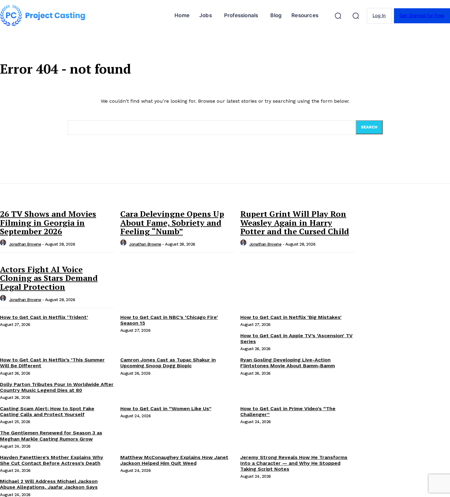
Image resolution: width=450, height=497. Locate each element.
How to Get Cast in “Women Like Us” (166, 408)
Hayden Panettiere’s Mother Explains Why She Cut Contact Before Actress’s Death (51, 460)
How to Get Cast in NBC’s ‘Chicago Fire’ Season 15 (169, 320)
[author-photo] (4, 244)
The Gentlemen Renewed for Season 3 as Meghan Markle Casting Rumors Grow (51, 436)
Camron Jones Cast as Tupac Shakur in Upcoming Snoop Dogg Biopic (168, 363)
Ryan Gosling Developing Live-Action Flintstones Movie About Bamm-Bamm (287, 363)
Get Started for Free (421, 15)
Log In (379, 15)
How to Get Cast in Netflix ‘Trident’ (44, 317)
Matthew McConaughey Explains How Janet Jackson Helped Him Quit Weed (174, 460)
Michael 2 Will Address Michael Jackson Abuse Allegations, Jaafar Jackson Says (49, 484)
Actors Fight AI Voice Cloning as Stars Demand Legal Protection (49, 278)
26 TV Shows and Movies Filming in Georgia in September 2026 (48, 222)
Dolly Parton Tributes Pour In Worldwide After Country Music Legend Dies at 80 (57, 387)
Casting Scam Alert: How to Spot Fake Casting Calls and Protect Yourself (47, 411)
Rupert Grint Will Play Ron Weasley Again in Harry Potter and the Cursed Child (294, 222)
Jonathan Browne (25, 244)
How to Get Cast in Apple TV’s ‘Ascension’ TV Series (296, 338)
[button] (338, 15)
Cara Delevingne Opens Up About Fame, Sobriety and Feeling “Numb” (172, 222)
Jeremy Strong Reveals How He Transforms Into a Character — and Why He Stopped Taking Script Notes (293, 463)
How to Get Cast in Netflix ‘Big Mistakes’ (291, 317)
